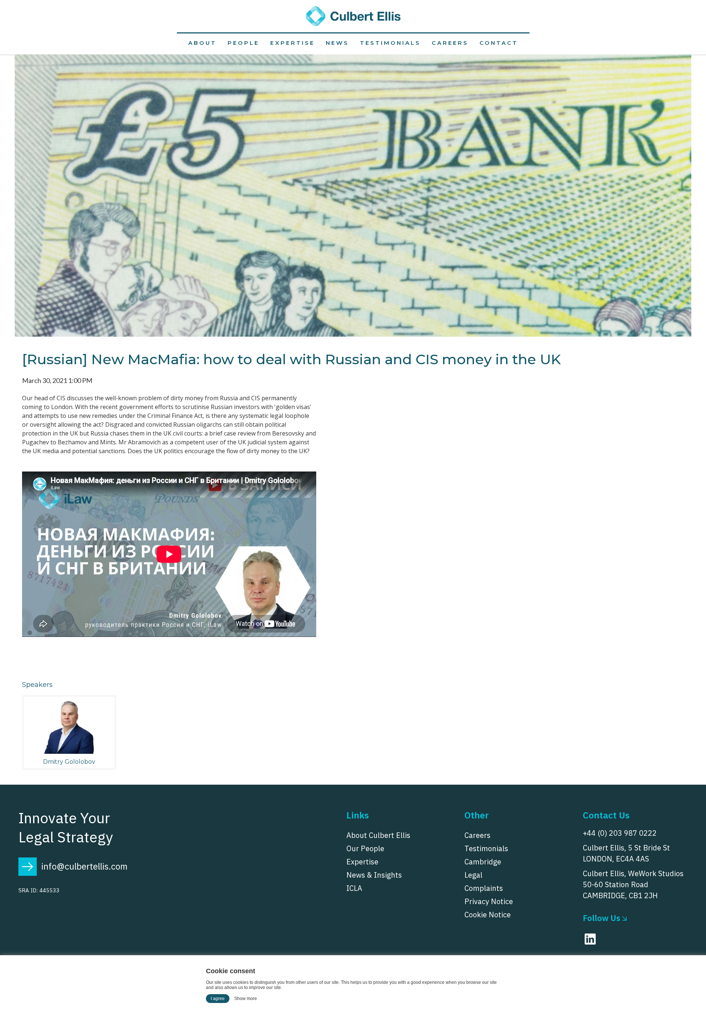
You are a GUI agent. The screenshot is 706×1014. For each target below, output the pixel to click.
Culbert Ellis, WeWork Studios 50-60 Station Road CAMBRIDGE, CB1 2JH (633, 884)
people (243, 42)
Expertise (362, 862)
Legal (473, 875)
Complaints (483, 888)
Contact (498, 42)
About (202, 42)
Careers (450, 42)
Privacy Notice (488, 901)
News (337, 42)
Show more (245, 998)
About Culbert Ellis (378, 835)
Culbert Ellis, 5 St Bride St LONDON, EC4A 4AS (626, 853)
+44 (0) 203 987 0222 (620, 833)
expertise (292, 42)
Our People (365, 848)
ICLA (354, 888)
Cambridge (482, 862)
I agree (218, 998)
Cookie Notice (487, 915)
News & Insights (374, 875)
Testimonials (390, 42)
